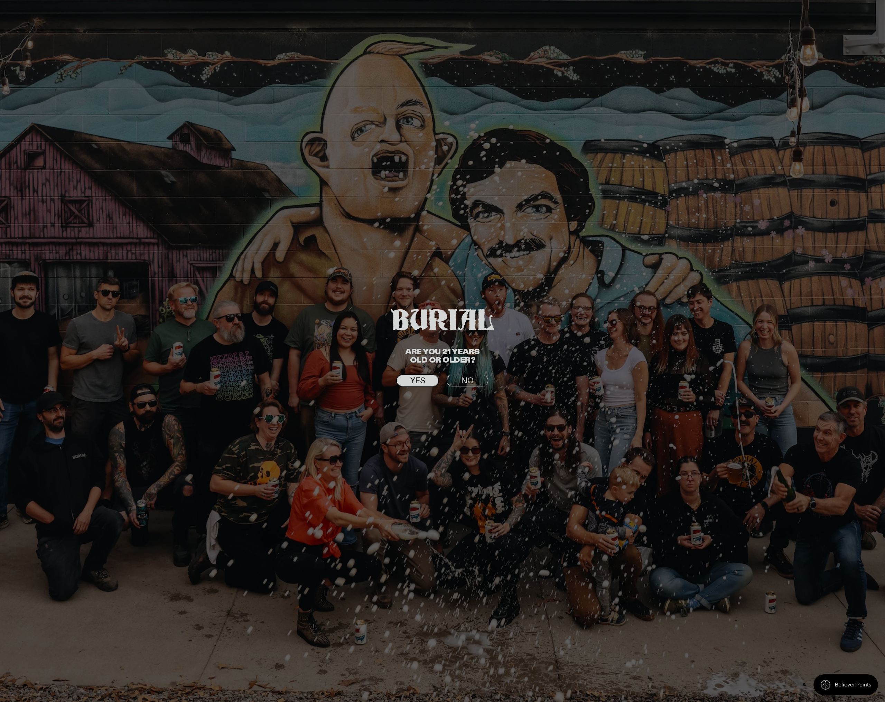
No (467, 380)
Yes (417, 380)
